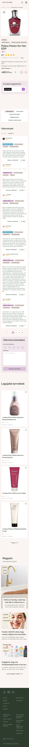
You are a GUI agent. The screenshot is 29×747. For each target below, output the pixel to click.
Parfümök (4, 39)
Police (7, 7)
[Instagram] (13, 692)
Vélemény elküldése (14, 369)
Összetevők (19, 700)
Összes (13, 543)
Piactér (5, 706)
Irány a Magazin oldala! (13, 674)
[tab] (9, 111)
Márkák (5, 700)
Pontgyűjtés (19, 733)
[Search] (22, 2)
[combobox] (11, 133)
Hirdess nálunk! (7, 719)
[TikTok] (4, 692)
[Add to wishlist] (26, 392)
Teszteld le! (6, 703)
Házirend (5, 721)
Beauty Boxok (19, 697)
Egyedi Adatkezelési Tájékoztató (19, 726)
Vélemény (5, 350)
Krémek (3, 7)
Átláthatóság (19, 730)
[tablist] (14, 115)
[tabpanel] (14, 249)
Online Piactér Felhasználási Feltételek (20, 716)
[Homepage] (7, 2)
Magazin (5, 708)
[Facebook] (8, 692)
